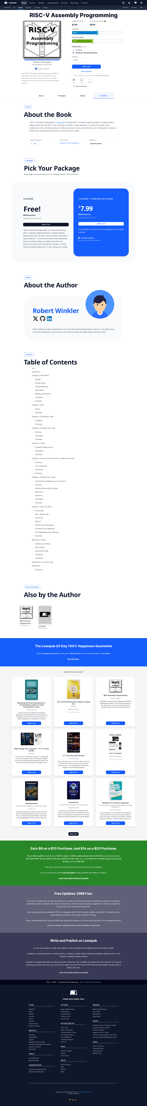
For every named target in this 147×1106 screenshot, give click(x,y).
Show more (73, 834)
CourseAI (32, 1035)
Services (64, 3)
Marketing (74, 3)
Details (84, 46)
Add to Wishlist (86, 71)
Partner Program (66, 1051)
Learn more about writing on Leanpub (73, 878)
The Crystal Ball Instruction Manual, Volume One (73, 703)
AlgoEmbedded (32, 803)
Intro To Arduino (115, 753)
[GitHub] (42, 318)
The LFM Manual (66, 1037)
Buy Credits (96, 1011)
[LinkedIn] (49, 318)
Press (62, 1071)
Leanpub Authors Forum (68, 1032)
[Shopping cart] (135, 2)
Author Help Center (67, 1030)
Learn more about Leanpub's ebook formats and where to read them (73, 925)
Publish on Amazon (35, 1047)
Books (20, 7)
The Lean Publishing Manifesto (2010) (105, 1037)
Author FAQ (64, 1027)
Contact (63, 1069)
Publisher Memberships (36, 1071)
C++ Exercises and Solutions (73, 756)
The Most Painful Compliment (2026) (104, 1025)
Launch (134, 7)
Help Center (97, 1016)
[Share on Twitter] (31, 144)
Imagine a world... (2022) (101, 1032)
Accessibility (65, 1055)
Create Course (65, 1016)
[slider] (97, 32)
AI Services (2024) (99, 1030)
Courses (37, 7)
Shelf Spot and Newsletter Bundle (40, 1044)
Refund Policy (97, 1053)
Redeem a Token (34, 1026)
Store (24, 3)
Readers (41, 3)
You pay (74, 57)
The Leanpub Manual (67, 1035)
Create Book (65, 1011)
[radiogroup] (100, 51)
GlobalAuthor (33, 1037)
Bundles (28, 7)
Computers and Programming (69, 143)
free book (61, 122)
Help (141, 7)
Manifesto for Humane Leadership (115, 803)
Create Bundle (65, 1014)
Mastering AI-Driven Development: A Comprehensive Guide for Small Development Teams (32, 705)
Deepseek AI (73, 802)
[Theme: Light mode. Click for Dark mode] (129, 2)
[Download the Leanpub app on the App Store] (73, 1099)
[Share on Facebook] (35, 144)
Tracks (45, 7)
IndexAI (31, 1039)
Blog (62, 1067)
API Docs (63, 1042)
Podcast (125, 7)
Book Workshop (34, 1058)
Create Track (65, 1019)
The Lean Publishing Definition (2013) (105, 1035)
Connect (84, 3)
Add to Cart (86, 66)
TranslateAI (32, 1049)
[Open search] (123, 2)
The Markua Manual (67, 1039)
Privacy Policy (97, 1051)
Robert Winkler (43, 69)
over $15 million (69, 873)
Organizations (53, 3)
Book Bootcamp (34, 1060)
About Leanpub (66, 1064)
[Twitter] (35, 318)
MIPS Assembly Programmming (115, 695)
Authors (32, 3)
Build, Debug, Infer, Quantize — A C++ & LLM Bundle (31, 750)
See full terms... (73, 659)
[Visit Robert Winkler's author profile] (100, 304)
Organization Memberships (37, 1069)
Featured (7, 7)
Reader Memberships (100, 1009)
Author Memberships (67, 1009)
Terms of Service (98, 1046)
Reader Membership (102, 75)
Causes (63, 1053)
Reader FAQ (96, 1014)
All (14, 7)
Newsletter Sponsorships (37, 1042)
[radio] (73, 50)
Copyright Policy (98, 1048)
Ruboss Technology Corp (83, 1092)
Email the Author (96, 143)
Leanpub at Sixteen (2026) (101, 1027)
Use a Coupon (33, 1023)
